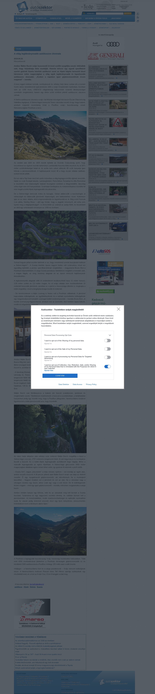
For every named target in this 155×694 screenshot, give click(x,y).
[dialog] (77, 347)
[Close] (119, 310)
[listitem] (77, 335)
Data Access (77, 384)
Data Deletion (64, 384)
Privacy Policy (91, 384)
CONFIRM (60, 376)
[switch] (107, 340)
